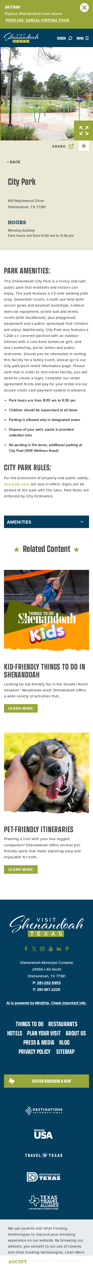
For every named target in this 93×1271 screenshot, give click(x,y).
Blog (64, 1042)
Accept (17, 1261)
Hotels (14, 1033)
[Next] (88, 56)
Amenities (19, 522)
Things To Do (29, 1024)
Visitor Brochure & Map (51, 1081)
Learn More (74, 1252)
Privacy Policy (35, 1051)
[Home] (21, 38)
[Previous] (78, 56)
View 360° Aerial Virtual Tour (37, 20)
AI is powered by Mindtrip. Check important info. (46, 1002)
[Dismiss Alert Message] (84, 7)
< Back (14, 161)
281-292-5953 (49, 982)
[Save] (84, 145)
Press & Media (38, 1042)
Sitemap (65, 1051)
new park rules (17, 484)
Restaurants (62, 1024)
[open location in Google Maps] (29, 509)
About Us (76, 1033)
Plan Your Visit (44, 1033)
